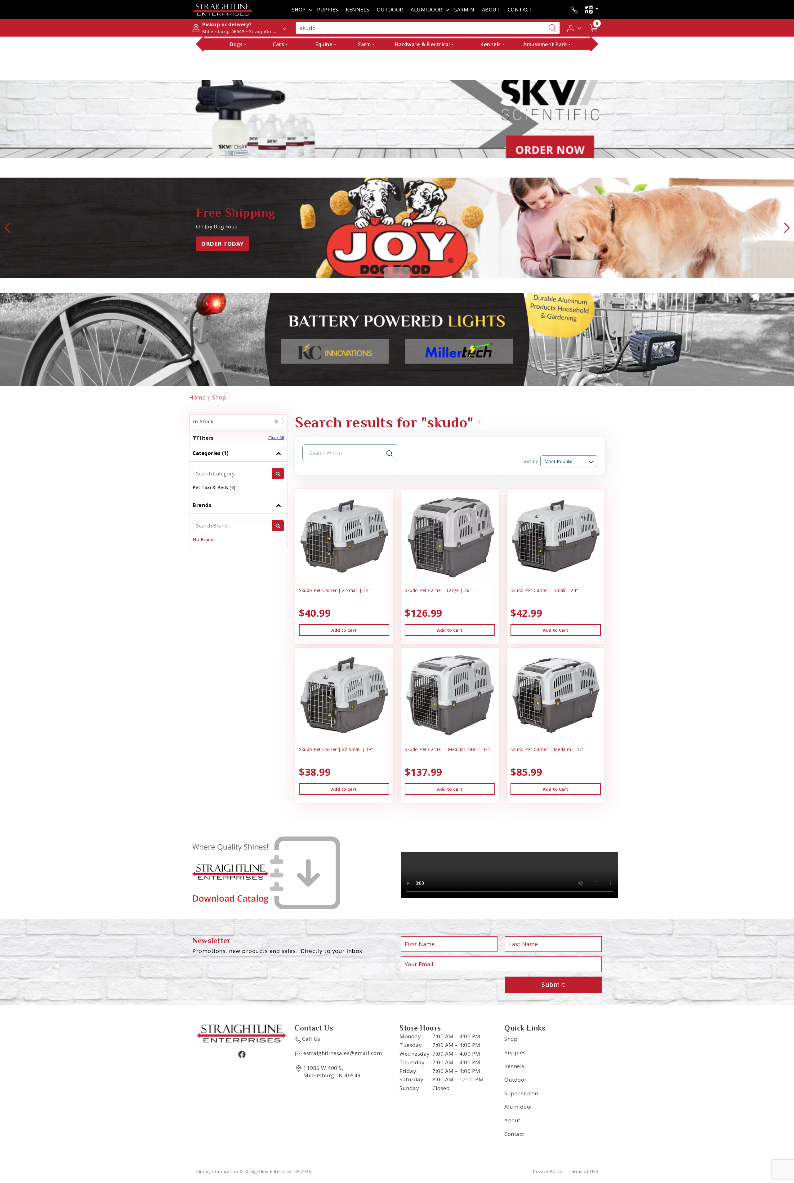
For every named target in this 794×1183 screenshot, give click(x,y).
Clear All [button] (276, 437)
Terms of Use (583, 1171)
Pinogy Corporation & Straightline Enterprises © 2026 (253, 1171)
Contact (520, 9)
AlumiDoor (426, 9)
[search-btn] (278, 473)
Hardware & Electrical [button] (422, 44)
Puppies (327, 9)
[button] (574, 28)
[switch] (279, 421)
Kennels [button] (490, 44)
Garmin (463, 9)
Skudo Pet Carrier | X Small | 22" (335, 590)
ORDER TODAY (222, 243)
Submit (553, 984)
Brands (202, 505)
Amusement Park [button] (545, 44)
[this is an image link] (241, 1033)
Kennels (357, 9)
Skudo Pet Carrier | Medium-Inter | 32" (447, 749)
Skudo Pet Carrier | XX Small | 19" (336, 749)
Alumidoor (518, 1106)
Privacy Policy (547, 1171)
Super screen (521, 1093)
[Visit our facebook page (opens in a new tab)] (242, 1054)
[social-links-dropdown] (591, 9)
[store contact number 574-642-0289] (574, 10)
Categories (210, 453)
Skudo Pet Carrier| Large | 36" (438, 590)
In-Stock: (204, 421)
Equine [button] (323, 44)
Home (197, 397)
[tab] (238, 471)
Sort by (530, 461)
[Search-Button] (552, 28)
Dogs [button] (236, 44)
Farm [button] (364, 44)
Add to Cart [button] (344, 630)
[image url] (222, 9)
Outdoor (390, 9)
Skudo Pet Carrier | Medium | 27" (547, 749)
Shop (299, 9)
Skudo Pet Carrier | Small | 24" (544, 590)
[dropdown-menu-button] (311, 9)
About (491, 9)
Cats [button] (278, 44)
